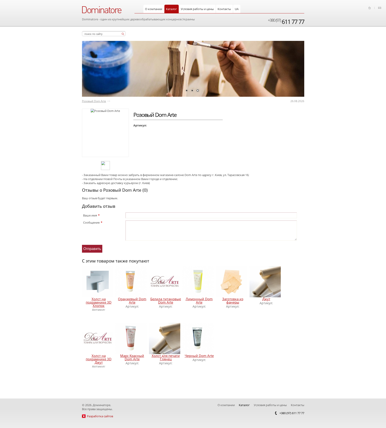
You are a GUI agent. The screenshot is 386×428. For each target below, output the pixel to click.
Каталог (171, 9)
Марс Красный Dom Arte (132, 357)
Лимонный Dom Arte (199, 300)
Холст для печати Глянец (166, 357)
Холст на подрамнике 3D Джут (98, 359)
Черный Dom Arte (199, 355)
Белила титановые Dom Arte (165, 300)
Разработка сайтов (100, 416)
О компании (153, 9)
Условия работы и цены (197, 9)
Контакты (224, 9)
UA (237, 9)
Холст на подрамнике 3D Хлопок (98, 302)
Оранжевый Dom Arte (132, 300)
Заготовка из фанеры (232, 300)
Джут (266, 299)
